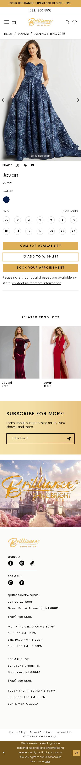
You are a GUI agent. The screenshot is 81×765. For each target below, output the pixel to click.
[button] (7, 22)
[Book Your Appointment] (14, 22)
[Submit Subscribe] (69, 439)
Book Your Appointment (41, 267)
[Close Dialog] (4, 753)
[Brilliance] (40, 22)
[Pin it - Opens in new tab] (25, 165)
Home (8, 34)
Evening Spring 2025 (49, 34)
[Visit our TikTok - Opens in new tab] (32, 563)
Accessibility (64, 732)
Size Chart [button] (70, 211)
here (47, 761)
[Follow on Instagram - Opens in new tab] (22, 563)
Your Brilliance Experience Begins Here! (40, 3)
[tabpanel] (40, 100)
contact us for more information (36, 283)
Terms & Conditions (41, 732)
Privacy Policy (17, 732)
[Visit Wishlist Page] (74, 22)
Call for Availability (40, 245)
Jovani (23, 34)
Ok (77, 752)
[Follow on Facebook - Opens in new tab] (10, 563)
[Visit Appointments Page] (40, 493)
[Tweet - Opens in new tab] (18, 165)
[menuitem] (7, 22)
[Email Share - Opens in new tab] (32, 165)
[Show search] (67, 22)
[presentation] (19, 352)
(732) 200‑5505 (21, 617)
